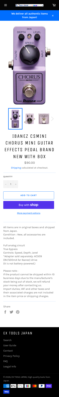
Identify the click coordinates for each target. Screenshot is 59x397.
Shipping (16, 167)
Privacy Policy (11, 355)
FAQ (5, 361)
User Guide (9, 345)
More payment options (28, 213)
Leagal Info (9, 366)
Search (7, 340)
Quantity (7, 176)
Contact (8, 350)
